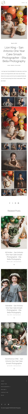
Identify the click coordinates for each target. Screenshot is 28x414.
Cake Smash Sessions (14, 65)
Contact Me (4, 392)
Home (2, 381)
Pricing (3, 389)
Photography (5, 386)
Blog (2, 395)
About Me (4, 383)
